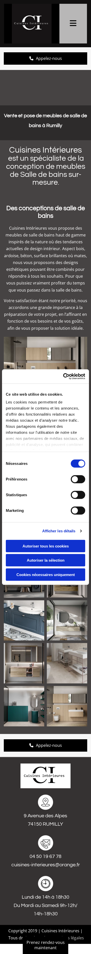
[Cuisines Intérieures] (31, 23)
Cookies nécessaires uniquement (45, 574)
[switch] (78, 479)
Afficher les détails (59, 531)
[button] (45, 945)
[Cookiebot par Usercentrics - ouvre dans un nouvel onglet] (64, 376)
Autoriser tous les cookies (45, 546)
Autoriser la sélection (45, 560)
